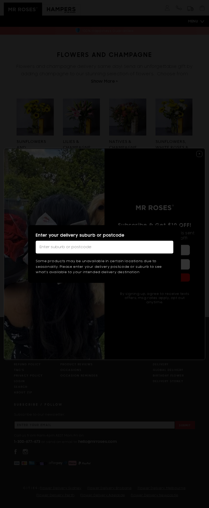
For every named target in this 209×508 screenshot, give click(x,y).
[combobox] (104, 247)
